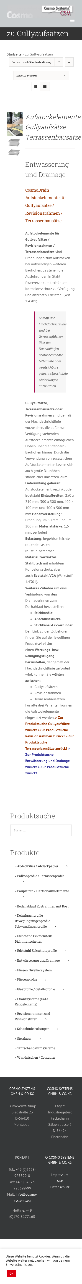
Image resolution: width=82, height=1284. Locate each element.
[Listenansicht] (44, 86)
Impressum (60, 1174)
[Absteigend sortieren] (69, 62)
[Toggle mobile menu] (72, 20)
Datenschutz (59, 1187)
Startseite (14, 54)
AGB (60, 1181)
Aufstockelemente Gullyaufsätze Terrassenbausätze (53, 127)
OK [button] (11, 1274)
